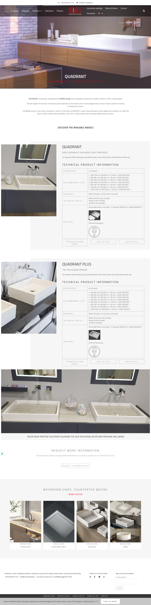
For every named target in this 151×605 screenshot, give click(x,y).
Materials (25, 10)
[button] (144, 11)
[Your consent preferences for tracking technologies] (2, 454)
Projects (60, 10)
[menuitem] (100, 13)
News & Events (111, 8)
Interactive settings (94, 8)
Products (35, 10)
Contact (124, 8)
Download (91, 13)
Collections (49, 10)
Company (15, 10)
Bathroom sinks (60, 81)
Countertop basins (88, 81)
